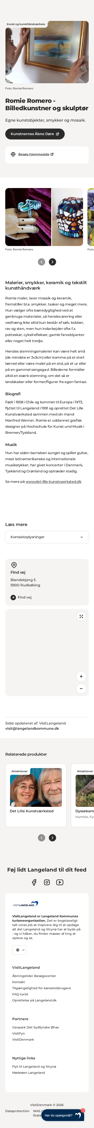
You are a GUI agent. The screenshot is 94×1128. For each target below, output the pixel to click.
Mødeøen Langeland (28, 1073)
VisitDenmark (23, 1039)
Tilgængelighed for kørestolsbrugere (41, 988)
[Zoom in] (81, 676)
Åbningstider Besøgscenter (34, 976)
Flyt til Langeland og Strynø (34, 1067)
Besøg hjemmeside (33, 154)
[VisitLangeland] (25, 903)
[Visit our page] (34, 882)
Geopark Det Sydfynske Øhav (35, 1027)
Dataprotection (17, 1111)
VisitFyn (18, 1033)
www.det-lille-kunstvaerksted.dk (53, 482)
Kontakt (18, 982)
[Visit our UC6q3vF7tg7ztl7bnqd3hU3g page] (60, 882)
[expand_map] (81, 616)
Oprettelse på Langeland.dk (34, 1000)
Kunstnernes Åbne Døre (32, 134)
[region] (47, 652)
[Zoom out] (81, 689)
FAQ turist (20, 994)
